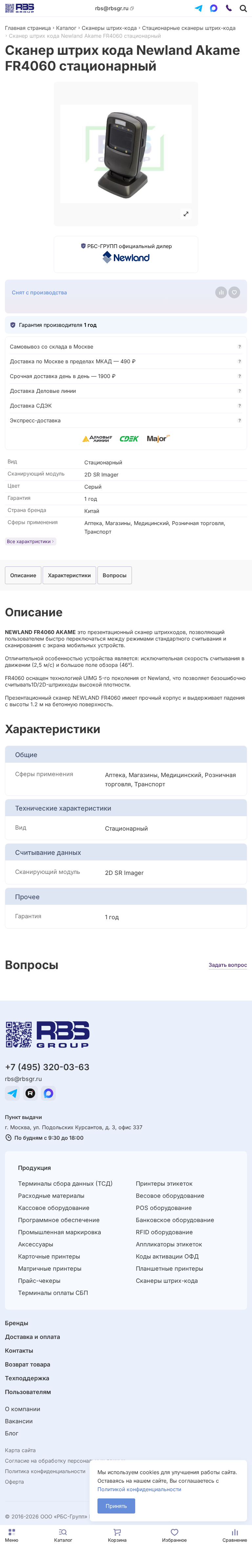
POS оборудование (164, 1207)
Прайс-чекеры (39, 1280)
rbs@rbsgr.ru (112, 8)
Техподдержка (27, 1378)
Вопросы (115, 575)
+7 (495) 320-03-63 (47, 1067)
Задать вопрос (228, 965)
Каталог (66, 28)
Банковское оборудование (175, 1220)
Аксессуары (35, 1244)
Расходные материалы (51, 1195)
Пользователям (28, 1391)
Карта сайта (20, 1450)
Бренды (16, 1323)
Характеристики (69, 575)
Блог (11, 1433)
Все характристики (29, 541)
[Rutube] (30, 1093)
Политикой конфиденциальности (139, 1489)
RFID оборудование (164, 1232)
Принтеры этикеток (164, 1183)
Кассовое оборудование (54, 1207)
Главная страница (28, 28)
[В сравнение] (221, 292)
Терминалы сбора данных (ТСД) (65, 1183)
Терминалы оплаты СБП (53, 1292)
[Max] (213, 8)
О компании (22, 1409)
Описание (23, 575)
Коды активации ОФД (167, 1256)
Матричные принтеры (49, 1268)
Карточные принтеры (49, 1256)
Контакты (19, 1350)
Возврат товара (27, 1364)
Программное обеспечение (59, 1220)
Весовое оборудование (170, 1195)
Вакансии (19, 1421)
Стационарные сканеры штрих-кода (189, 28)
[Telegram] (198, 8)
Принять (116, 1506)
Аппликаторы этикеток (169, 1244)
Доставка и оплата (32, 1336)
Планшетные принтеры (169, 1268)
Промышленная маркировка (59, 1232)
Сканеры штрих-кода (109, 28)
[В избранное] (234, 292)
